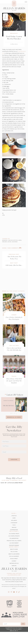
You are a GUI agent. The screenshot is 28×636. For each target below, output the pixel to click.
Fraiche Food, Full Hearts (14, 540)
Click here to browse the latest (14, 480)
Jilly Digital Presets (14, 536)
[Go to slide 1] (11, 413)
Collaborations (14, 538)
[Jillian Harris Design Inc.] (14, 8)
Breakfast (14, 33)
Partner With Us (14, 563)
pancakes (4, 241)
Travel (14, 376)
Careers (14, 565)
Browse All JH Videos (14, 417)
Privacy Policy (9, 629)
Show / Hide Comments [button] (14, 248)
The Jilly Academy (14, 556)
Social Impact (14, 558)
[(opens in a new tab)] (14, 404)
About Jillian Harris (14, 554)
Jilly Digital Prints (14, 533)
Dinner (14, 314)
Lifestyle (14, 515)
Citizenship (14, 522)
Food (14, 525)
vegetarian (14, 241)
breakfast (5, 240)
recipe (9, 241)
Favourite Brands (14, 545)
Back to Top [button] (13, 630)
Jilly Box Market (14, 543)
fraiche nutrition (13, 240)
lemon (19, 240)
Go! (23, 623)
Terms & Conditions (17, 629)
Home (14, 518)
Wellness (14, 520)
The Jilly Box (14, 345)
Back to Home (14, 549)
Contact (14, 561)
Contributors (14, 529)
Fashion (14, 527)
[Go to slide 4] (16, 413)
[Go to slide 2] (13, 413)
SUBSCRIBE (14, 459)
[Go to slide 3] (14, 413)
